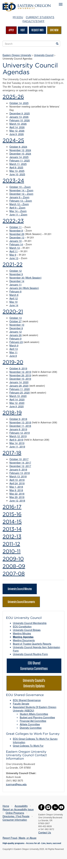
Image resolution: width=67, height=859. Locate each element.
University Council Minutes (20, 589)
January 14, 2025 (19, 157)
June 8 (13, 355)
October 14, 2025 (19, 103)
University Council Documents (21, 602)
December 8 (16, 328)
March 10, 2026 (18, 123)
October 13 (15, 318)
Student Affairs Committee (34, 714)
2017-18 (12, 453)
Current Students (40, 17)
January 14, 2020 (19, 382)
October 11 (15, 227)
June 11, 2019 (17, 446)
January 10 (15, 241)
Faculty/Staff (33, 21)
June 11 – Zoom (18, 214)
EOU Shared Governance (27, 700)
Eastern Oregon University (17, 55)
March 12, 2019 (18, 436)
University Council (43, 55)
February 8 (15, 291)
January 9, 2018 (18, 469)
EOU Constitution (22, 626)
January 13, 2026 (19, 117)
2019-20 (13, 362)
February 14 (16, 244)
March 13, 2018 (18, 476)
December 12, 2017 (20, 466)
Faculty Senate (21, 703)
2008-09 (14, 566)
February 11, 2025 (19, 160)
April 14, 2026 (17, 127)
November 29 (16, 234)
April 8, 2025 (16, 167)
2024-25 (13, 140)
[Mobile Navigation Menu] (60, 4)
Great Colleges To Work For (28, 745)
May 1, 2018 (16, 486)
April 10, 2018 (17, 480)
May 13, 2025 (16, 171)
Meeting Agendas (23, 637)
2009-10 (13, 559)
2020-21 (13, 311)
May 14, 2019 (16, 443)
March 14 (14, 247)
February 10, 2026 (19, 120)
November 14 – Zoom (21, 190)
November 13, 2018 (20, 422)
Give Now (54, 30)
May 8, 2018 (16, 490)
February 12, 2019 (19, 432)
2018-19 (12, 412)
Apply (11, 30)
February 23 (16, 342)
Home (6, 806)
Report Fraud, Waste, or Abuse (19, 838)
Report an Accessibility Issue (18, 809)
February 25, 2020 (19, 392)
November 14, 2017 (20, 462)
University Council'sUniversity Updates (34, 683)
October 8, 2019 (18, 368)
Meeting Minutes (22, 633)
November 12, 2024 (20, 150)
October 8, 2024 (18, 146)
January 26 (15, 335)
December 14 (16, 281)
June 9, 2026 (16, 134)
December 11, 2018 (20, 426)
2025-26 (13, 97)
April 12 (13, 298)
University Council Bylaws (27, 630)
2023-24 (13, 180)
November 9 (16, 274)
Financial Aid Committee (33, 721)
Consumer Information (15, 819)
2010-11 (12, 551)
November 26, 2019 (20, 375)
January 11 (15, 284)
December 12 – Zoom (21, 193)
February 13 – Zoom (20, 200)
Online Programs (15, 812)
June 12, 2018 (17, 500)
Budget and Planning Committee (37, 717)
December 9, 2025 (19, 113)
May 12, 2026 (16, 130)
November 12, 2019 (20, 372)
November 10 (16, 324)
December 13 (16, 237)
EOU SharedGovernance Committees (34, 665)
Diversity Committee (31, 727)
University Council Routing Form (30, 654)
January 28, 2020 (19, 385)
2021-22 (13, 264)
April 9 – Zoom (17, 207)
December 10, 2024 (20, 153)
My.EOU (18, 17)
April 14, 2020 (17, 399)
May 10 (13, 301)
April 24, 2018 (17, 483)
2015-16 (12, 514)
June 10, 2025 (17, 174)
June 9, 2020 (16, 406)
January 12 (15, 331)
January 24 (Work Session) (24, 288)
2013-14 (12, 529)
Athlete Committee (30, 724)
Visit (22, 30)
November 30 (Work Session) (25, 277)
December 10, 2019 (20, 378)
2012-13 (12, 536)
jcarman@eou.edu (16, 784)
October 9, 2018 (18, 419)
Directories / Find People (16, 816)
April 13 (13, 349)
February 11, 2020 (19, 389)
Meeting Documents (24, 640)
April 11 (13, 251)
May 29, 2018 (16, 497)
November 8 (16, 230)
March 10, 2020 (18, 396)
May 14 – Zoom (18, 211)
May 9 (12, 254)
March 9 (13, 345)
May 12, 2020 (16, 403)
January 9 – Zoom (19, 197)
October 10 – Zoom (20, 187)
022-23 (15, 221)
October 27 (15, 321)
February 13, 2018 (19, 473)
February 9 (15, 338)
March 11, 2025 (18, 164)
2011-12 (11, 544)
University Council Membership (30, 623)
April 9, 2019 (16, 439)
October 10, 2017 (19, 459)
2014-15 (12, 521)
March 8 (13, 295)
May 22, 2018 (16, 493)
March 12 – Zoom (19, 204)
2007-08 (14, 573)
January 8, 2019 (18, 429)
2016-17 (12, 507)
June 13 (13, 258)
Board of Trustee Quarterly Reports (32, 643)
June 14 (13, 305)
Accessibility (21, 806)
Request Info (37, 30)
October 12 (15, 270)
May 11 (13, 352)
